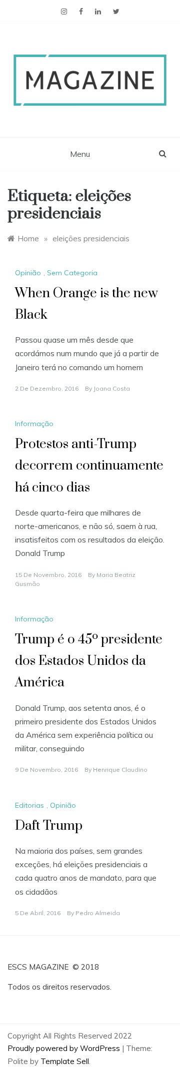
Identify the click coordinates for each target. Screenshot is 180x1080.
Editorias (29, 805)
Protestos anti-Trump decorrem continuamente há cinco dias (89, 466)
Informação (34, 423)
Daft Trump (48, 826)
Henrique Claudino (120, 769)
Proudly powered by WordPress (65, 1048)
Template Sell (64, 1061)
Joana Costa (112, 388)
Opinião (28, 272)
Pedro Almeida (98, 913)
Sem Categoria (72, 272)
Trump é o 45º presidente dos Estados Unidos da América (88, 661)
